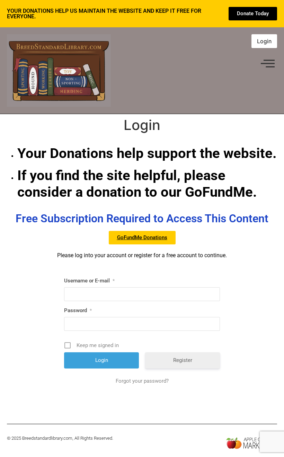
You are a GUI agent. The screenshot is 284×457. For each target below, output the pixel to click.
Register (182, 360)
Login (264, 41)
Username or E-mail (89, 281)
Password (78, 310)
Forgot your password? (142, 381)
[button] (267, 64)
